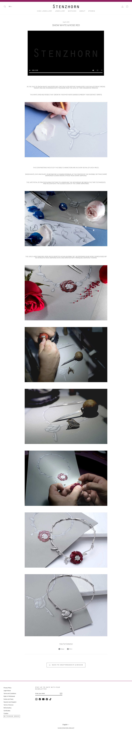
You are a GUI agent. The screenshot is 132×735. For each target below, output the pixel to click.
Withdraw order (12, 716)
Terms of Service (8, 705)
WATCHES (72, 11)
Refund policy (7, 708)
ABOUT (82, 11)
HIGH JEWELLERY (44, 11)
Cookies (6, 713)
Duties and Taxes (8, 699)
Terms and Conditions (10, 693)
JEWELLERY (60, 11)
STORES (91, 11)
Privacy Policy (7, 688)
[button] (10, 6)
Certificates (7, 710)
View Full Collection (66, 644)
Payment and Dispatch (10, 702)
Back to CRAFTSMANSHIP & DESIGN (67, 665)
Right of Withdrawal (9, 696)
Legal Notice (7, 690)
